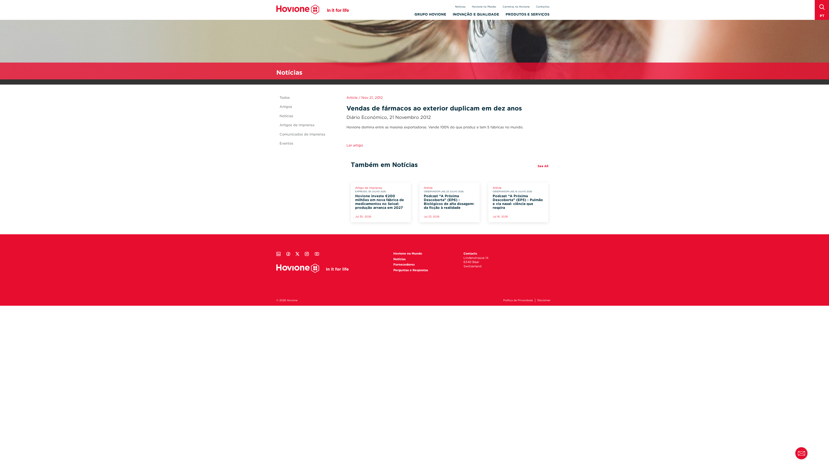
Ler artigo (354, 145)
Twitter (297, 254)
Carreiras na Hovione (516, 6)
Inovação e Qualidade (476, 14)
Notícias (460, 6)
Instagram (306, 254)
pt (822, 16)
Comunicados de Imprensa (302, 134)
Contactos (542, 6)
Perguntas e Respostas (410, 270)
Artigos (286, 107)
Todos (285, 98)
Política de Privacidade (518, 300)
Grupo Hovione (430, 14)
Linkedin (278, 254)
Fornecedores (404, 264)
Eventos (286, 143)
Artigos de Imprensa (297, 125)
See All (543, 166)
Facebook (288, 254)
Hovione (312, 9)
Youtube (317, 254)
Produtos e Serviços (527, 14)
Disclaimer (544, 300)
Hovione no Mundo (484, 6)
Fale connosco (801, 453)
